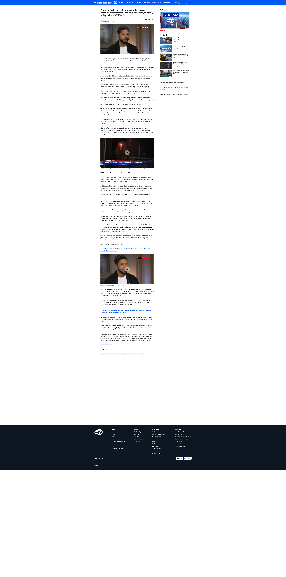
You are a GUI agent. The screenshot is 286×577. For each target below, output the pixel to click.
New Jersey (138, 2)
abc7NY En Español (157, 453)
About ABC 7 (178, 441)
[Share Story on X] (139, 19)
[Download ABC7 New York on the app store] (179, 458)
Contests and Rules (180, 446)
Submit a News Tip (180, 432)
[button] (95, 2)
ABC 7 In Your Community (182, 439)
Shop (112, 446)
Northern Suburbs (156, 2)
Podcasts (154, 451)
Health (153, 441)
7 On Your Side (115, 439)
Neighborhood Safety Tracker (159, 434)
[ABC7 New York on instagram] (103, 458)
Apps (112, 451)
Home (112, 432)
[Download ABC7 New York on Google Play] (188, 458)
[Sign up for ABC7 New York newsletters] (106, 458)
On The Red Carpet (156, 448)
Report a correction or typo (106, 344)
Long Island (146, 2)
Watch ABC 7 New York (117, 448)
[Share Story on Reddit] (142, 19)
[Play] (174, 20)
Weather (113, 434)
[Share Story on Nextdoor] (146, 19)
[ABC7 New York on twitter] (99, 458)
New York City (129, 2)
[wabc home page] (98, 432)
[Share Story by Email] (149, 19)
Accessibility (178, 443)
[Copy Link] (152, 19)
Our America (155, 446)
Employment (178, 434)
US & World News (156, 436)
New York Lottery (156, 432)
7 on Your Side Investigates (118, 441)
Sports (153, 443)
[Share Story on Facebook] (135, 19)
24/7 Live (120, 2)
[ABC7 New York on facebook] (95, 458)
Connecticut (166, 2)
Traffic (113, 436)
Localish (113, 443)
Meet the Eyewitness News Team (183, 436)
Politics (153, 439)
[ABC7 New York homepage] (107, 2)
